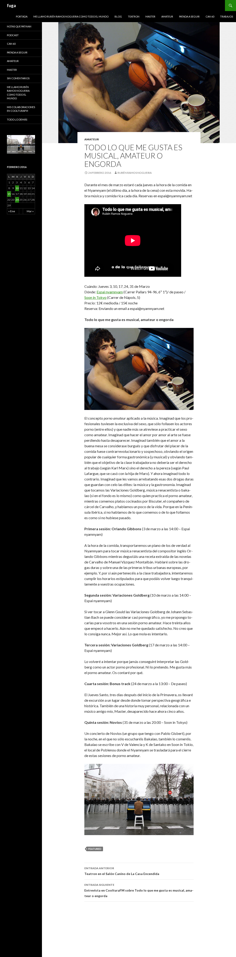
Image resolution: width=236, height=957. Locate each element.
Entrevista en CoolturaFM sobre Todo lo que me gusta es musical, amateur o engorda (138, 890)
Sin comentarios (18, 78)
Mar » (30, 211)
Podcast (13, 35)
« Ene (11, 211)
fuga (11, 5)
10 (17, 188)
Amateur (167, 16)
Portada (21, 16)
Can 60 (210, 16)
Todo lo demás (17, 119)
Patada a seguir (189, 16)
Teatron (133, 16)
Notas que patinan (19, 26)
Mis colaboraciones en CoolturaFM (21, 109)
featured (94, 848)
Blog (118, 16)
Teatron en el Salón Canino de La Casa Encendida (121, 871)
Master (150, 16)
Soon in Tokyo (95, 297)
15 (9, 194)
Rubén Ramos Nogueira (135, 172)
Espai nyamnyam (110, 292)
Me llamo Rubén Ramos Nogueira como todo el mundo (71, 16)
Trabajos (226, 16)
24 (17, 199)
